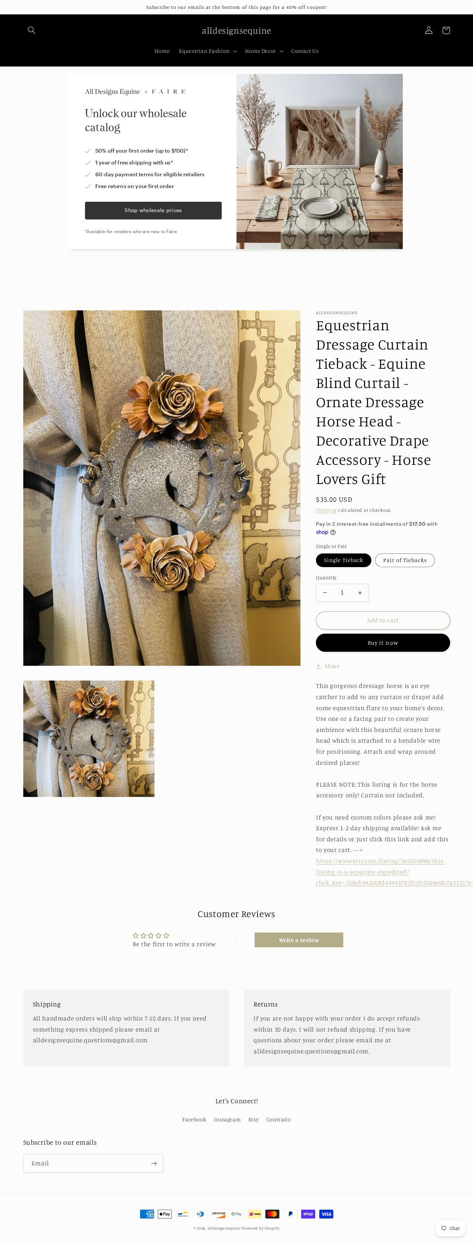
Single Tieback (343, 560)
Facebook (194, 1119)
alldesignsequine (224, 1228)
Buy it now (383, 642)
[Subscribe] (153, 1163)
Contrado (278, 1119)
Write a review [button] (299, 940)
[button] (31, 30)
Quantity (326, 577)
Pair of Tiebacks (405, 560)
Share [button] (332, 666)
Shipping (326, 510)
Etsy (253, 1119)
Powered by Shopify (260, 1228)
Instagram (227, 1119)
